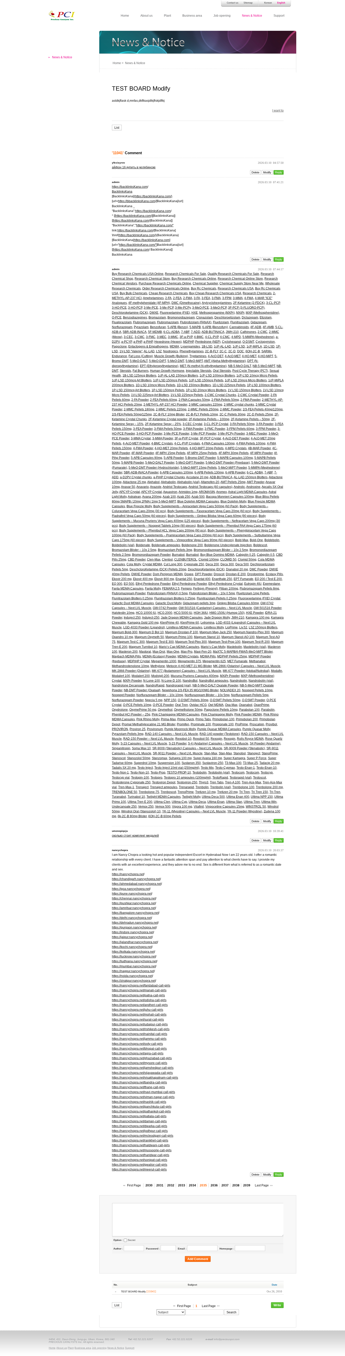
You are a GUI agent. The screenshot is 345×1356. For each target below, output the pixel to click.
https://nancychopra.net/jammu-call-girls (139, 1039)
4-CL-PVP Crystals (187, 443)
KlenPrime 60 (189, 622)
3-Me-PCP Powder (203, 433)
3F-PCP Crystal (210, 438)
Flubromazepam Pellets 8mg (259, 588)
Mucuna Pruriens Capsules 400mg (194, 676)
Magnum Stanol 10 (207, 637)
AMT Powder (255, 482)
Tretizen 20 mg (227, 792)
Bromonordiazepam (181, 317)
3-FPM (226, 298)
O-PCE (116, 317)
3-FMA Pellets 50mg (168, 429)
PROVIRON (120, 729)
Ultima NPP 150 (262, 797)
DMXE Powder (141, 574)
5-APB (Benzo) (177, 327)
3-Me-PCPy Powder (231, 433)
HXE (194, 312)
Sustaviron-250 (212, 763)
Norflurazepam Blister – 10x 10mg (159, 695)
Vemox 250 (146, 806)
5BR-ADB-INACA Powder (141, 472)
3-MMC (173, 337)
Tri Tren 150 (259, 792)
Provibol (271, 724)
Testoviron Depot (163, 782)
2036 (214, 1185)
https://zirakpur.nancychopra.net (133, 980)
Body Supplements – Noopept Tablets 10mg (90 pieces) (157, 525)
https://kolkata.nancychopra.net (133, 951)
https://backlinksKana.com (129, 187)
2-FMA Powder (250, 400)
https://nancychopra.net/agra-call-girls (137, 1053)
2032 (170, 1185)
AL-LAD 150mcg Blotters (250, 477)
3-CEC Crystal (192, 424)
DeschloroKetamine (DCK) (206, 569)
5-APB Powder (174, 458)
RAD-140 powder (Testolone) (220, 734)
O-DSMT (248, 341)
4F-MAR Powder (142, 453)
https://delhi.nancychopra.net (131, 918)
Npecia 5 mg (153, 700)
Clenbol (167, 559)
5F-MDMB (155, 332)
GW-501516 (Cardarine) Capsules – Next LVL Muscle (215, 608)
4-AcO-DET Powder (236, 438)
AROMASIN (207, 492)
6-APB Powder (235, 472)
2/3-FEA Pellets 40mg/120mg (263, 409)
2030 (149, 1185)
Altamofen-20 (210, 482)
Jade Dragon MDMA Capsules (182, 617)
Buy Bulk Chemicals (133, 293)
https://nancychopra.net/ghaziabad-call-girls (142, 1058)
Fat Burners (141, 371)
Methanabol (257, 661)
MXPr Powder (132, 680)
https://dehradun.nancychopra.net (135, 922)
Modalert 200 (141, 676)
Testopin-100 (140, 777)
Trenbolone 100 (243, 787)
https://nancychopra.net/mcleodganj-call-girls (142, 1135)
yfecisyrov (118, 162)
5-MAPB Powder (132, 462)
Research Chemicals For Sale (185, 274)
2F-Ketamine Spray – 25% (163, 424)
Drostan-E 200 (236, 574)
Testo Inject (145, 767)
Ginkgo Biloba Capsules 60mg (238, 603)
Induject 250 (132, 617)
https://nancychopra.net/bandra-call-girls (139, 1082)
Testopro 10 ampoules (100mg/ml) (187, 777)
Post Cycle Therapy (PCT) (250, 371)
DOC (240, 351)
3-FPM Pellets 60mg (240, 429)
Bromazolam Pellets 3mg (175, 550)
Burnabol (178, 554)
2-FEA (177, 298)
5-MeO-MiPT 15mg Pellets (199, 467)
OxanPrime (261, 705)
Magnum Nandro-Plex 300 (251, 632)
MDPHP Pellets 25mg (232, 656)
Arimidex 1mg (188, 492)
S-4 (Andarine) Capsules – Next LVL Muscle (218, 743)
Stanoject (253, 753)
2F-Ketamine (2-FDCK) (249, 303)
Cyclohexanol (231, 341)
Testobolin (199, 772)
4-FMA (248, 298)
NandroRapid (155, 685)
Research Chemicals (257, 293)
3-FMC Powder (215, 429)
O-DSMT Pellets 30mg (193, 700)
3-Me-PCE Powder (176, 433)
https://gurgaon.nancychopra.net (134, 927)
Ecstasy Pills (274, 574)
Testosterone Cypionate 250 (131, 782)
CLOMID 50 (228, 559)
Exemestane (271, 584)
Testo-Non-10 (139, 772)
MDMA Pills (208, 656)
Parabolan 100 (249, 709)
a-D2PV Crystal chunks (136, 477)
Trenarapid (186, 787)
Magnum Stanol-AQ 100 (238, 637)
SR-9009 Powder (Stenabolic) (244, 748)
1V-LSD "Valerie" (130, 351)
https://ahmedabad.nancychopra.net (136, 884)
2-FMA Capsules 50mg (194, 400)
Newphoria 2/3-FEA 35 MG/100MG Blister (190, 690)
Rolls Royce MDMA (250, 738)
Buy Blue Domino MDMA (217, 554)
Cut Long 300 (173, 564)
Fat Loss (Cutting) (141, 356)
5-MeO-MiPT (194, 361)
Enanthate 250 (222, 579)
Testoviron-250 (187, 782)
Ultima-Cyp (179, 802)
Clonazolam (204, 317)
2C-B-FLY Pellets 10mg (202, 414)
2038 (235, 1185)
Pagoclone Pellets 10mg (221, 709)
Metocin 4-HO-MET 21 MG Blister (189, 666)
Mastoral (145, 651)
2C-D (232, 351)
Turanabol (119, 797)
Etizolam (266, 317)
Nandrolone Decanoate (128, 685)
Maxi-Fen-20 (202, 651)
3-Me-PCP (167, 307)
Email (181, 1248)
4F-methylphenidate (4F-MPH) (149, 303)
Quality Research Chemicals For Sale (233, 274)
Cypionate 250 (194, 564)
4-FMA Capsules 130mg (218, 443)
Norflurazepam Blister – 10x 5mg (207, 695)
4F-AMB (268, 327)
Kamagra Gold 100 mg (143, 622)
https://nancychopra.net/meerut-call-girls (139, 1169)
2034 (192, 1185)
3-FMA (216, 298)
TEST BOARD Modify (141, 88)
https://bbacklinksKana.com (136, 201)
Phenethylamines (192, 351)
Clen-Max (153, 559)
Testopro (156, 777)
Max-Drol (159, 651)
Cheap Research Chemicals (168, 293)
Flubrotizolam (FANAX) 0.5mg (167, 593)
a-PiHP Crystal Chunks (169, 477)
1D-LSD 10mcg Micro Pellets (155, 385)
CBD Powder (136, 559)
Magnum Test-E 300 (160, 642)
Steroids (125, 371)
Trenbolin (202, 787)
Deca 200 (212, 564)
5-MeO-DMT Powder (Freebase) (228, 462)
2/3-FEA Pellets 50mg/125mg (132, 414)
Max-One (173, 651)
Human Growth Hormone (167, 371)
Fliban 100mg (228, 588)
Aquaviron (170, 492)
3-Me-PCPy (183, 307)
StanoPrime (270, 753)
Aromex (221, 492)
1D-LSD (269, 346)
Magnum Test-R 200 (256, 642)
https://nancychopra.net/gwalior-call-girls (139, 1164)
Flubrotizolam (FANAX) (195, 322)
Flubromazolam (168, 322)
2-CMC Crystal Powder (253, 395)
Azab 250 (183, 496)
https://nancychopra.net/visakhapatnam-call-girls (145, 1077)
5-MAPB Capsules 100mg (235, 458)
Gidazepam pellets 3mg (199, 603)
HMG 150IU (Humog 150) (226, 613)
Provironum (155, 729)
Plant (167, 15)
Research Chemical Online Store (240, 278)
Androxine (253, 487)
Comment (127, 153)
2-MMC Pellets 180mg (139, 409)
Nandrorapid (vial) (178, 685)
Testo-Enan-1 (245, 767)
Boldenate (143, 545)
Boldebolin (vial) (123, 545)
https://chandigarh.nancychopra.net (136, 879)
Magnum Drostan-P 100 (181, 632)
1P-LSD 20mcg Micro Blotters (206, 390)
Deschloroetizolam (227, 317)
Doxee (188, 574)
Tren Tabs (217, 782)
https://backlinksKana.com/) (153, 196)
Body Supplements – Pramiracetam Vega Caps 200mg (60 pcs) (180, 535)
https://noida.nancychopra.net (132, 976)
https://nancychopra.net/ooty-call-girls (137, 1044)
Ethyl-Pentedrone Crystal (225, 584)
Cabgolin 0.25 (245, 554)
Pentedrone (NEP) (207, 341)
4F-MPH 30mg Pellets (233, 453)
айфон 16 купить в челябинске (134, 167)
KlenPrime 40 (169, 622)
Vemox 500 (162, 806)
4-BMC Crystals (162, 443)
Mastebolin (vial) (254, 647)
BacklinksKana (122, 191)
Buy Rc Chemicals (203, 288)
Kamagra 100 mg (257, 617)
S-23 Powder (177, 743)
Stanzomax (159, 758)
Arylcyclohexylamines (217, 303)
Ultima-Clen (162, 802)
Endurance (119, 356)
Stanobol (239, 753)
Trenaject (142, 787)
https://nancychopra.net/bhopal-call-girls (139, 1048)
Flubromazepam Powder (128, 593)
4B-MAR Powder (259, 448)
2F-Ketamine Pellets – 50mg (250, 419)
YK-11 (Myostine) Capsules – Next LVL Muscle (194, 811)
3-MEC (161, 337)
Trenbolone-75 (149, 792)
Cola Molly (134, 564)
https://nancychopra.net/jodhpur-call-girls (140, 1131)
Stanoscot (119, 758)
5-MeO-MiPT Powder (232, 467)
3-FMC (150, 337)
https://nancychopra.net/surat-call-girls (138, 1019)
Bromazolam (157, 317)
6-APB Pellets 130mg (209, 472)
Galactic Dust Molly (168, 603)
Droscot (219, 574)
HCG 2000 (165, 613)
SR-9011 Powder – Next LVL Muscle (178, 753)
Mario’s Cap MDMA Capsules (179, 647)
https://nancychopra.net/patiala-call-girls (139, 1116)
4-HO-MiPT (265, 356)
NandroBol (190, 680)
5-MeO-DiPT (157, 361)
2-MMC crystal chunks (239, 404)
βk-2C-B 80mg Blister (132, 816)
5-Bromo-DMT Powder (200, 458)
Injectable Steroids (198, 371)
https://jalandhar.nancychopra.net (134, 942)
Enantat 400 (202, 579)
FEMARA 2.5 (171, 588)
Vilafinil (199, 806)
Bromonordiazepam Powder (151, 554)
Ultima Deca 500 (213, 797)
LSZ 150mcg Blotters (263, 627)
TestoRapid (220, 777)
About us (146, 15)
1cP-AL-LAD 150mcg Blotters (178, 375)
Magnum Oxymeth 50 (149, 637)
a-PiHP (148, 341)
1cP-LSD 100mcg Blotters (217, 375)
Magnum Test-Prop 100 (224, 642)
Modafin (276, 671)
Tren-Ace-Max (251, 782)
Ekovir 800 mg (164, 579)
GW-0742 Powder (165, 608)
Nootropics (170, 351)
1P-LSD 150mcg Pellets (168, 390)
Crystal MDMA (152, 564)
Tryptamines (197, 356)
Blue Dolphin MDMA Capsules (198, 501)
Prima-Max (168, 719)
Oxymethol (165, 709)
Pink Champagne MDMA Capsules (176, 714)
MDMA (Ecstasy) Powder (159, 656)
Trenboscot (168, 792)
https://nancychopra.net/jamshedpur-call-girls (143, 1068)
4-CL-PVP (211, 337)
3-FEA (206, 298)
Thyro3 (203, 782)
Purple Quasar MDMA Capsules (219, 729)
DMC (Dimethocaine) (186, 303)
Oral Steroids (222, 371)
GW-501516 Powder (267, 608)
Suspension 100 (169, 763)
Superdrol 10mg (145, 763)
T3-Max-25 (250, 763)
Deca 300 (227, 564)
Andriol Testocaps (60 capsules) (210, 487)
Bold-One (256, 540)
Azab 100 (169, 496)
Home (125, 15)
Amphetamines (153, 298)
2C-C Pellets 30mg (232, 414)
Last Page (262, 1185)
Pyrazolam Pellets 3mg (127, 734)
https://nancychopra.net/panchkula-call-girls (141, 1106)
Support (279, 15)
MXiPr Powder (229, 676)
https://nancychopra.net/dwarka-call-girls (139, 1126)
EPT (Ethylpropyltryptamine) (159, 366)
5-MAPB (195, 327)
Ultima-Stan (234, 802)
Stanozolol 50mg (138, 758)
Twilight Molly (191, 797)
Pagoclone (119, 346)
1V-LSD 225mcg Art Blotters (150, 395)
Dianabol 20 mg (237, 569)
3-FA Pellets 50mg (242, 424)
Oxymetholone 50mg (188, 709)
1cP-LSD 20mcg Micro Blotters (246, 380)
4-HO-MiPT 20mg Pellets (206, 448)
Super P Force (256, 758)
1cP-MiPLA (254, 346)
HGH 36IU (201, 613)
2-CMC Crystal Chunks (220, 395)
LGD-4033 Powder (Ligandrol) (144, 627)
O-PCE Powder (163, 705)
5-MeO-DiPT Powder (190, 462)
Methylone (158, 666)
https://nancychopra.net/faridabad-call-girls (141, 985)
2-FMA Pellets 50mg (225, 400)
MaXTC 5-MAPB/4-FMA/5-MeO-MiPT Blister (243, 651)
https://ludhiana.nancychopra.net (134, 961)
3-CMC (139, 337)
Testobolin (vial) (219, 772)
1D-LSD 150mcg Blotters (194, 385)
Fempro (186, 588)
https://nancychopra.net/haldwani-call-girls (141, 1145)
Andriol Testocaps (175, 487)
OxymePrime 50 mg (142, 709)
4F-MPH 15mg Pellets (170, 453)
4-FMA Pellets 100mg (250, 443)
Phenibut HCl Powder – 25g (131, 714)
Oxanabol (245, 705)
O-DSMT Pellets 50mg (225, 700)
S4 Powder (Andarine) (265, 743)
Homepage (226, 1248)
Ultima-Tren (252, 802)
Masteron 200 (128, 651)
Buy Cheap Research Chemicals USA (215, 293)
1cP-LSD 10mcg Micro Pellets (256, 375)
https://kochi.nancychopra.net (132, 947)
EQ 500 (129, 584)
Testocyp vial (121, 777)
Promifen (183, 724)
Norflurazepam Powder (127, 700)
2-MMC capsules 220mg (205, 404)
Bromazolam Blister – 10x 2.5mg (134, 550)
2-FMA (187, 298)
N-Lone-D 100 (171, 680)
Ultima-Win (269, 802)
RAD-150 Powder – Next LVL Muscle (148, 738)
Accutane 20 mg (197, 477)
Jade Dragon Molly (217, 617)
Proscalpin (257, 724)
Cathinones (248, 332)
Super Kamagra (234, 758)
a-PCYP (126, 341)
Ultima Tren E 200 (140, 802)
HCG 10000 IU (146, 613)
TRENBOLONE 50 (124, 792)
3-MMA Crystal (141, 438)
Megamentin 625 (214, 661)
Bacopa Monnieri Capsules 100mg (230, 496)
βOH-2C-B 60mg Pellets (164, 816)
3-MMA (238, 298)
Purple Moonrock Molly (180, 729)
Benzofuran (158, 327)
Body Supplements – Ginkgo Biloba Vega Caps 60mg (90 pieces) (212, 516)
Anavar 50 (128, 487)
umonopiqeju (120, 831)
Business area (192, 15)
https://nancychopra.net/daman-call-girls (139, 1121)
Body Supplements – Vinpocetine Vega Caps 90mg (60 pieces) (190, 540)
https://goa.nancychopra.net (131, 889)
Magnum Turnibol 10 (143, 647)
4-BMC (199, 337)
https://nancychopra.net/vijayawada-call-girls (142, 1073)
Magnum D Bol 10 (151, 632)
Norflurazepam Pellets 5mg (249, 695)
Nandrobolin (238, 680)
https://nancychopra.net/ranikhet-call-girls (140, 1140)
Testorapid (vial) (241, 777)
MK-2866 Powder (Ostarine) (131, 671)
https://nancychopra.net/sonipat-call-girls (139, 1160)
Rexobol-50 (201, 738)
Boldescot (260, 545)
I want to (278, 110)
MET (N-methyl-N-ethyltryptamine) (203, 366)
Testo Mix (207, 767)
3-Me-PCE (151, 307)
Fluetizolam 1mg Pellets (252, 593)
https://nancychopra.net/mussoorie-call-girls (141, 1150)
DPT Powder (203, 574)
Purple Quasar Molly (256, 729)
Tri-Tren (274, 792)
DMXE (154, 312)
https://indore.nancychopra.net (132, 932)
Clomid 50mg (247, 559)
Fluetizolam (221, 322)
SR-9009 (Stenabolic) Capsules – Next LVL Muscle (187, 748)
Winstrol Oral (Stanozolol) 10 (141, 811)
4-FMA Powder (143, 448)
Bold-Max (241, 540)
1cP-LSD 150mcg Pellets (170, 380)
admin (115, 182)
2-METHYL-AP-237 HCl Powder (165, 404)
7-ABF (185, 332)
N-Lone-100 (151, 680)
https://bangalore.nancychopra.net (135, 913)
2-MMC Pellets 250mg (203, 409)
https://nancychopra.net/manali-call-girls (139, 990)
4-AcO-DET (215, 356)
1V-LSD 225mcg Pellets (186, 395)
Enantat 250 (184, 579)
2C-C (223, 351)
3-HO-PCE (119, 307)
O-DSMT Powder (253, 700)
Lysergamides (190, 346)
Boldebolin (271, 540)
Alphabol (153, 482)
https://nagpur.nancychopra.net (133, 971)
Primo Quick (185, 719)
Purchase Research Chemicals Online (165, 283)
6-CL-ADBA (171, 332)
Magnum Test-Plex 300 (191, 642)
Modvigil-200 (160, 676)
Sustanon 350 (191, 763)
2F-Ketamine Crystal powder (167, 419)
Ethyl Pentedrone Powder (153, 584)
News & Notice (252, 15)
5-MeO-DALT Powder (159, 462)
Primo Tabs (203, 719)
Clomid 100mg (209, 559)
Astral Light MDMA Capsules (247, 492)
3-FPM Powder (266, 429)
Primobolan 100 (223, 719)
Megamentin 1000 (163, 661)
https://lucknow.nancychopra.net (134, 956)
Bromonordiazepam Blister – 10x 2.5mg (221, 550)
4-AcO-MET (232, 356)
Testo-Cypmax (225, 767)
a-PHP (137, 341)
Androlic (239, 487)
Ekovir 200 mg (122, 579)
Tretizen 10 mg (205, 792)
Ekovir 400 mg (143, 579)
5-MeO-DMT (175, 361)
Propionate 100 (223, 724)
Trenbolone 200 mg (269, 787)
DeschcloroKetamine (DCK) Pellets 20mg (158, 569)
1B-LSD (207, 346)
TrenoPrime (186, 792)
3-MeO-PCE (200, 307)
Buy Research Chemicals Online (193, 278)
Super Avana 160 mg (207, 758)
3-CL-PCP (273, 303)
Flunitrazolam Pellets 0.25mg (217, 598)
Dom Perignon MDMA (168, 574)
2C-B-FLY (211, 351)
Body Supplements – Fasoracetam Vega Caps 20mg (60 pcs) (209, 511)
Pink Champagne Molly (217, 714)
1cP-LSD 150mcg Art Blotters (132, 380)
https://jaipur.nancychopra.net (132, 937)
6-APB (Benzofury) (215, 327)
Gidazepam (258, 322)
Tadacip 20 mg (269, 763)
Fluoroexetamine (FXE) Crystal (259, 598)
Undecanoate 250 (124, 806)
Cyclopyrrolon (265, 341)
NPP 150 (170, 700)
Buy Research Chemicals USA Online (137, 274)
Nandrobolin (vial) (261, 680)
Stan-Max (210, 753)
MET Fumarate (237, 661)
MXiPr (240, 312)
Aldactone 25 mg (134, 482)
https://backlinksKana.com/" (155, 225)
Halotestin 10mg (123, 613)
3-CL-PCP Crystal (216, 424)
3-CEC (128, 337)
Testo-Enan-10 (266, 767)
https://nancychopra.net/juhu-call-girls (137, 1010)
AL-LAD (149, 351)
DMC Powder (259, 569)
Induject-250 (150, 617)
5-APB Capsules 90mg (146, 458)
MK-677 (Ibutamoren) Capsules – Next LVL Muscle (186, 671)
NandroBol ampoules (213, 680)
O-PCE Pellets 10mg (137, 705)
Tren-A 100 (232, 782)
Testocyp (267, 772)
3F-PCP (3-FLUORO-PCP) (246, 307)
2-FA (168, 298)
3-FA (197, 298)
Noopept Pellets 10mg (257, 690)
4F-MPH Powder (261, 453)
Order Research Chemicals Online (165, 288)
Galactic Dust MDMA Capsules (133, 603)
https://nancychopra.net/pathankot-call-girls (141, 1111)
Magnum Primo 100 (178, 637)
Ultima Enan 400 (237, 797)
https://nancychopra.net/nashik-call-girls (139, 1102)
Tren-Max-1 (126, 787)
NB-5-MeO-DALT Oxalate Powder (215, 685)
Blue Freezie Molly (139, 506)
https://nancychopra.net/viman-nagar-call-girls (143, 1097)
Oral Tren (181, 705)
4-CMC (225, 337)
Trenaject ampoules (163, 787)
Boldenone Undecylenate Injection (228, 545)
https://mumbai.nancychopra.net (134, 966)
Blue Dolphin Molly (233, 501)
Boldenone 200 (192, 545)
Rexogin (216, 738)
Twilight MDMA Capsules (163, 797)
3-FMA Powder (193, 429)
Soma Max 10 (141, 748)
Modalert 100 (121, 676)
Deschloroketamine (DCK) (130, 312)
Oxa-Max (231, 705)
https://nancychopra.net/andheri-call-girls (140, 1005)
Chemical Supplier (205, 283)
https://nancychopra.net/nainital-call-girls (139, 1034)
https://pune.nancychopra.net (132, 893)
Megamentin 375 (189, 661)
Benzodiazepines (135, 317)
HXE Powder (254, 613)
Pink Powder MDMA (248, 714)
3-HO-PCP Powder (149, 433)
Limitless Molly (214, 627)
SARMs (266, 351)
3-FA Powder (264, 424)
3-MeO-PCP (218, 307)
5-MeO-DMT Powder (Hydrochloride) (154, 467)
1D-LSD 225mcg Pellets (228, 385)
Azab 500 (198, 496)
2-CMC (262, 332)
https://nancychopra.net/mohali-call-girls (139, 1014)
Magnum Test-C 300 (131, 642)
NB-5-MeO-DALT (239, 366)
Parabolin (268, 709)
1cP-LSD (239, 346)
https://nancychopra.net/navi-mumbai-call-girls (143, 1092)
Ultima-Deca (197, 802)
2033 (181, 1185)
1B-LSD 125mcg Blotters (139, 375)
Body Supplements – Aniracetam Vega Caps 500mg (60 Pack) (195, 506)
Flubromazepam (144, 322)
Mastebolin (234, 647)
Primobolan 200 (247, 719)
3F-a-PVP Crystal (186, 438)
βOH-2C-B (252, 351)
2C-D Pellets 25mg (260, 414)
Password (152, 1248)
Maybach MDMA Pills (126, 656)
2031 (159, 1185)
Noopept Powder (123, 695)
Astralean (134, 496)
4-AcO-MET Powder (136, 443)
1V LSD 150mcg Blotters (244, 390)
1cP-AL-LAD (222, 346)
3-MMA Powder (162, 438)
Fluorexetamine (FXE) (175, 312)
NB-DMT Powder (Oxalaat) (142, 690)
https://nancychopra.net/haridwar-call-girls (140, 1155)
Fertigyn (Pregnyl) (205, 588)
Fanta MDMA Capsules (127, 588)
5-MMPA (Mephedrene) (258, 337)
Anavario (142, 487)
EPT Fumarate (243, 579)
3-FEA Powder (143, 429)
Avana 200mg (151, 496)
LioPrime (231, 627)
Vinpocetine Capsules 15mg (224, 806)
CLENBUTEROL (185, 559)
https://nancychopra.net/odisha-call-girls (139, 1000)
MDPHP (188, 341)
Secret (131, 1240)
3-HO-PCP (135, 307)
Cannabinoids (239, 327)
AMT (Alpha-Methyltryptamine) (225, 361)
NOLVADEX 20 (230, 690)
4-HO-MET (249, 356)
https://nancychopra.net (128, 874)
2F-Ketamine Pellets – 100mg (209, 419)
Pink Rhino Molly (147, 719)
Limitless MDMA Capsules (184, 627)
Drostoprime (255, 574)
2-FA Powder (140, 400)
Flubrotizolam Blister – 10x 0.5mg (212, 593)
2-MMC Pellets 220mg (171, 409)
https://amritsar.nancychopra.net (133, 908)
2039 (246, 1185)
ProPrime (241, 724)
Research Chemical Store (152, 278)
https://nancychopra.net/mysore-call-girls (139, 1063)
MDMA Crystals (188, 656)
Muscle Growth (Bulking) (171, 356)
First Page (134, 1185)
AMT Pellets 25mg (232, 482)
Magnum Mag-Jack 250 (216, 632)
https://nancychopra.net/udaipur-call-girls (140, 1024)
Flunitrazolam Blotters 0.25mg (132, 598)
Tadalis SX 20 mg (124, 767)
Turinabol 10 (136, 797)
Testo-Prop (158, 772)
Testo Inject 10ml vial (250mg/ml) (176, 767)
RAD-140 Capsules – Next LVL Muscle (171, 734)
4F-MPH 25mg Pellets (202, 453)
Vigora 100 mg (182, 806)
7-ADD (195, 332)
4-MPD (236, 337)
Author (117, 1248)
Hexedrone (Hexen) (168, 341)
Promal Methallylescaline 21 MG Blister (148, 724)
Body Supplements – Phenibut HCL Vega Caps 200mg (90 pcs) (162, 530)
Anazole (155, 487)
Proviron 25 (137, 729)
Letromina (207, 622)
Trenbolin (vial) (220, 787)
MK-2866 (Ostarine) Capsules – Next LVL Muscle (246, 666)
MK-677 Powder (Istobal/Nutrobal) (246, 671)
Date (274, 1284)
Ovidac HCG (198, 705)
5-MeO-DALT (138, 361)
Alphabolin (168, 482)
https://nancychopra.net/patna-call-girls (138, 995)
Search (231, 1312)
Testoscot (259, 777)
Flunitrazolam (239, 322)
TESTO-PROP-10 (179, 772)
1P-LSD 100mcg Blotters (264, 385)
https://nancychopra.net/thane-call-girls (138, 1087)
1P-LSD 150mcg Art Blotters (131, 390)
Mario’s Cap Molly (213, 647)
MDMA (174, 346)
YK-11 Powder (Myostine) (244, 811)
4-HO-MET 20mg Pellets (171, 448)
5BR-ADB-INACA (134, 332)
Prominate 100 (201, 724)
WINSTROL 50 (256, 806)
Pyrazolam (141, 327)
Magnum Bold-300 (124, 632)
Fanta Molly (153, 588)
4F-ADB (255, 327)
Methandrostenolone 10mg (130, 666)
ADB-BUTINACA (213, 332)
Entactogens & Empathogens (148, 346)
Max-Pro (186, 651)
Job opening (222, 15)
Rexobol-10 (183, 738)
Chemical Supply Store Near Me (241, 283)
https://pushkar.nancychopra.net (133, 903)
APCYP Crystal (129, 492)
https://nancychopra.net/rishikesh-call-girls (140, 1029)
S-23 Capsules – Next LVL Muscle (143, 743)
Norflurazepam (122, 327)
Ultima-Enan (216, 802)
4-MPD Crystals (236, 448)
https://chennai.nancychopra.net (134, 898)
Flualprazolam (122, 322)
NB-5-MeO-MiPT (264, 366)
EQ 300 (117, 584)
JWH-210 (232, 332)
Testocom (237, 772)
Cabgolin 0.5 (266, 554)
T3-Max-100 (233, 763)
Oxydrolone (120, 709)
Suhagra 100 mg (180, 758)
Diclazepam (250, 317)
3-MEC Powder (256, 433)
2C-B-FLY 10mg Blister (168, 414)
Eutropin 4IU (252, 584)
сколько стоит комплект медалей (135, 835)
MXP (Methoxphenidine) (262, 312)
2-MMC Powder (230, 409)
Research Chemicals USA (236, 288)
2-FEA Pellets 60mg (163, 400)
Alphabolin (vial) (188, 482)
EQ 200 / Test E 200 (268, 579)
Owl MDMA (216, 705)
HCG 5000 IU (183, 613)
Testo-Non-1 (120, 772)
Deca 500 (242, 564)
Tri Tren (244, 792)
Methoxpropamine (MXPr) (217, 312)
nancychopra (120, 850)
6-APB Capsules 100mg (176, 472)
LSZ (159, 351)
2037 (225, 1185)
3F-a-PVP (186, 337)
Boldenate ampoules (166, 545)
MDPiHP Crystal (139, 661)
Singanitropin (121, 748)
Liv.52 (243, 627)
